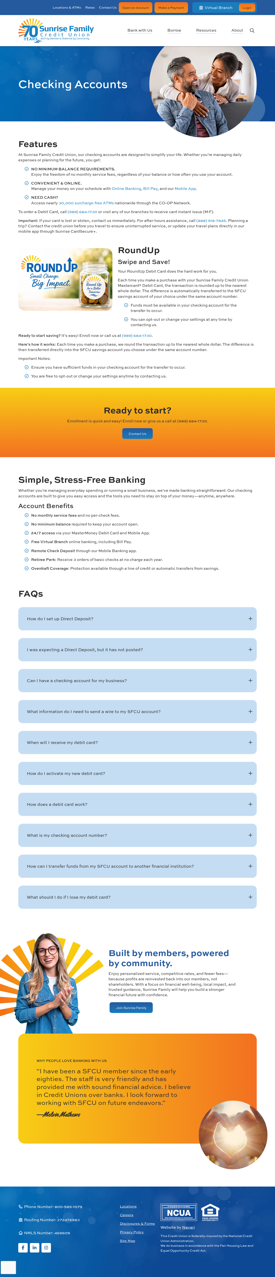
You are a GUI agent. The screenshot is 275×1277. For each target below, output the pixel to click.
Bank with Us (139, 30)
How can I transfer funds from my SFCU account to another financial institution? (110, 866)
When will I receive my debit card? (62, 742)
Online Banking (126, 188)
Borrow (174, 30)
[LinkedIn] (34, 1248)
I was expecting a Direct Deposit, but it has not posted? (85, 649)
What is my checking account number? (67, 835)
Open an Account (135, 7)
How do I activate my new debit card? (66, 773)
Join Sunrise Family (131, 1007)
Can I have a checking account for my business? (77, 680)
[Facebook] (23, 1248)
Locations (128, 1206)
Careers (126, 1215)
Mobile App (185, 188)
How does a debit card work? (57, 804)
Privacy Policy (132, 1232)
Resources (206, 30)
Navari (188, 1227)
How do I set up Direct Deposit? (60, 619)
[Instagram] (46, 1248)
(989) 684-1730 (82, 211)
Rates (90, 7)
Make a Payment (171, 7)
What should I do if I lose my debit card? (69, 897)
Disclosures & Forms (137, 1223)
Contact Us (108, 7)
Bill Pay (150, 188)
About (237, 30)
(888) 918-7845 (211, 220)
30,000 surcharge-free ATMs (86, 203)
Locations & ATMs (67, 7)
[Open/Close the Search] (252, 30)
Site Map (127, 1240)
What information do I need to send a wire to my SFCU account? (94, 711)
